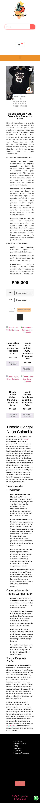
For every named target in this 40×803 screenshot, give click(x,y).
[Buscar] (32, 26)
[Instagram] (20, 317)
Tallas (10, 299)
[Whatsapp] (22, 783)
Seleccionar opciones (13, 363)
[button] (20, 57)
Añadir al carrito (24, 310)
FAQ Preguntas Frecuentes (20, 797)
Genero (10, 292)
